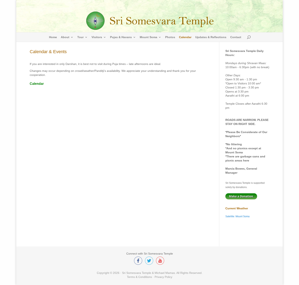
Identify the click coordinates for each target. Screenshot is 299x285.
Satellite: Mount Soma (237, 216)
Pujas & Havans (121, 37)
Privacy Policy (163, 277)
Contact (235, 37)
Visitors (97, 37)
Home (53, 37)
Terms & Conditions (139, 277)
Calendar (185, 37)
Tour (80, 37)
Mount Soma (148, 37)
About (65, 37)
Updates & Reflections (210, 37)
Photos (170, 37)
